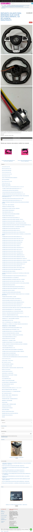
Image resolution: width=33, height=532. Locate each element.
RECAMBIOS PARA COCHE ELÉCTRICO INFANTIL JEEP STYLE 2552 (12, 249)
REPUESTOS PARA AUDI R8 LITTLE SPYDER (8, 338)
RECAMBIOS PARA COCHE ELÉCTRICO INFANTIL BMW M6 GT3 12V (12, 236)
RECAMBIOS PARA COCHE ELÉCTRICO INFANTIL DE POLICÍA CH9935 (12, 242)
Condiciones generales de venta (3, 519)
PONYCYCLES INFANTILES (6, 385)
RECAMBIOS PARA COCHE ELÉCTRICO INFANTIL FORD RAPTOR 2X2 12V (12, 247)
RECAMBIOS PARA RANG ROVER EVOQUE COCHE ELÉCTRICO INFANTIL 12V (13, 286)
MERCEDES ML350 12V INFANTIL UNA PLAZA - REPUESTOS (10, 208)
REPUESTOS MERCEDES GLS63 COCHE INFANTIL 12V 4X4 (10, 329)
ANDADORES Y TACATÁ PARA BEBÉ (7, 400)
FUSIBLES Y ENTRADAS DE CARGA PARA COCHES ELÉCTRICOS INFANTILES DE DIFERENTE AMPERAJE (15, 202)
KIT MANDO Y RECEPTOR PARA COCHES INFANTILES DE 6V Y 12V (11, 188)
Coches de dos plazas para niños (6, 172)
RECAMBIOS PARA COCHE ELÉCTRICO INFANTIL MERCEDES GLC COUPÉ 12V (13, 256)
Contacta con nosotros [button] (14, 527)
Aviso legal (2, 513)
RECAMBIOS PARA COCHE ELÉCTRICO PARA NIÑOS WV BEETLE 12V (12, 269)
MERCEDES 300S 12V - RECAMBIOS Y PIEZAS (8, 340)
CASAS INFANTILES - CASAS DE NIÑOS (7, 373)
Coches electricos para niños (6, 166)
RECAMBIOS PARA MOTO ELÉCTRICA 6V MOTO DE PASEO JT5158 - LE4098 (13, 281)
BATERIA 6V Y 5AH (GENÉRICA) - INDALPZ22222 (16, 457)
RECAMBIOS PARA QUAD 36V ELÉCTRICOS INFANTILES (10, 413)
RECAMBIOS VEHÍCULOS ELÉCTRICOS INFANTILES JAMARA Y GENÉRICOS (13, 351)
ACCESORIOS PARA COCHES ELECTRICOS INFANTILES (10, 190)
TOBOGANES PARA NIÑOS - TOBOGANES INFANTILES (9, 398)
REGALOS (3, 416)
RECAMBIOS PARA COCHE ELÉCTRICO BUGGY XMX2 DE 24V (11, 228)
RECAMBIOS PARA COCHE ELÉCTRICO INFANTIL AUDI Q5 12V (11, 230)
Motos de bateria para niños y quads (7, 181)
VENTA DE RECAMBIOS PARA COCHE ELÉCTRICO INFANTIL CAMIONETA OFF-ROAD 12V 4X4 (15, 316)
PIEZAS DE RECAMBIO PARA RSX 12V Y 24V (8, 347)
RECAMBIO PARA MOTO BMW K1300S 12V (8, 215)
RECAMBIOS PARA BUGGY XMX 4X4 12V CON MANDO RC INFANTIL (12, 331)
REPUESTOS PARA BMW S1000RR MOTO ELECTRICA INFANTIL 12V (12, 300)
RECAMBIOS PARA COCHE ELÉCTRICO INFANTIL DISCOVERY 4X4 (11, 243)
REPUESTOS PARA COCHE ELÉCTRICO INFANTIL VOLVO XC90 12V (11, 305)
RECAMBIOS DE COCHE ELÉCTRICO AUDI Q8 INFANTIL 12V (10, 217)
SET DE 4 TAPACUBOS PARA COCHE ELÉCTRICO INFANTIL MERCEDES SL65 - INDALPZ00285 (15, 481)
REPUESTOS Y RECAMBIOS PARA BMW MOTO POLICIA (10, 314)
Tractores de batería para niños (6, 358)
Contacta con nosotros (3, 522)
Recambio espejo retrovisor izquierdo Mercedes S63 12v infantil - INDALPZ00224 (8, 161)
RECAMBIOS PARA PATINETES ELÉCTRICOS (8, 284)
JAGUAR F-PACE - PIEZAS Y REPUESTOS (8, 204)
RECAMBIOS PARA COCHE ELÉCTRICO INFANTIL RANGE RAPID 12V (12, 265)
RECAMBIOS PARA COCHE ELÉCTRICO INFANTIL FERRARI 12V (11, 245)
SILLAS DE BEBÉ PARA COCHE (6, 378)
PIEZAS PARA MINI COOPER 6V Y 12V (7, 212)
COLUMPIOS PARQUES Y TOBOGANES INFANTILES (9, 382)
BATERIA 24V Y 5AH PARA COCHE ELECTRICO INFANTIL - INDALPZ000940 (16, 504)
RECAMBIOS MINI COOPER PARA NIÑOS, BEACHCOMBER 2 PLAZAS (12, 327)
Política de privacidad (4, 515)
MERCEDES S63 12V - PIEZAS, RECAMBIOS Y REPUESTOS (10, 318)
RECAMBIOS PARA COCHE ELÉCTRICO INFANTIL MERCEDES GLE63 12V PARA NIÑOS (14, 262)
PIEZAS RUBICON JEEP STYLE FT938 (7, 320)
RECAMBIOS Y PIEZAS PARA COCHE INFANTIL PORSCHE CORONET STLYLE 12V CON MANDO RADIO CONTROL (15, 294)
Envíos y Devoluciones (3, 511)
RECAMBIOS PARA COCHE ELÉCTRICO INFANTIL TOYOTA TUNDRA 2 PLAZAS (13, 267)
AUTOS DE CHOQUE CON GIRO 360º (7, 371)
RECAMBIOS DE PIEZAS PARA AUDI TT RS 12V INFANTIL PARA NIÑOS (12, 342)
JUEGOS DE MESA (4, 402)
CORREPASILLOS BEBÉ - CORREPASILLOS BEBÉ (9, 404)
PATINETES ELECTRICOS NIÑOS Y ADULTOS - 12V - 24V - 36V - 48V (11, 387)
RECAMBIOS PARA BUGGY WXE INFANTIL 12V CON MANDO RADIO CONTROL (13, 226)
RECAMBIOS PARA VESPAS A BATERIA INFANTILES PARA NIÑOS (11, 292)
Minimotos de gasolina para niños (6, 168)
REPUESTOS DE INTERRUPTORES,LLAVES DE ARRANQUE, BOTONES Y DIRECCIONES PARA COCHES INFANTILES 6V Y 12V (15, 196)
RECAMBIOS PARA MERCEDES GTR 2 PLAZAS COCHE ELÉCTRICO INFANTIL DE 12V (14, 275)
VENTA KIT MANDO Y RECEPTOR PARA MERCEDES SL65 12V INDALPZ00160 (13, 471)
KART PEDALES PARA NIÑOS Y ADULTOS (8, 384)
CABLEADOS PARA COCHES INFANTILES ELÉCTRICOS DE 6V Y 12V (12, 200)
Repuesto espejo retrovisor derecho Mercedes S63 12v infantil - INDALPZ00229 (25, 161)
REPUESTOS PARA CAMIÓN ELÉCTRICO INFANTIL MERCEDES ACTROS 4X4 (13, 302)
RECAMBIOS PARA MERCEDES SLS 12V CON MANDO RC (10, 277)
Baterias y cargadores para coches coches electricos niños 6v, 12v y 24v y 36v (13, 186)
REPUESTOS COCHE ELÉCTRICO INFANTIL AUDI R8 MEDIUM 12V (11, 298)
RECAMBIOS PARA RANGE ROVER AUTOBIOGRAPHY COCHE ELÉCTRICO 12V (13, 288)
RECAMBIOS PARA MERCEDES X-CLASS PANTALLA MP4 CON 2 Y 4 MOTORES (13, 279)
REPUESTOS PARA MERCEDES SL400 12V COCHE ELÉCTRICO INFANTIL (12, 311)
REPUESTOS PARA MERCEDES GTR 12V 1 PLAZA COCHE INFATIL (11, 309)
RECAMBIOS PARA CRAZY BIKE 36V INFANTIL (8, 271)
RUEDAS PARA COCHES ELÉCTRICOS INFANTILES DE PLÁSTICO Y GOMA (12, 198)
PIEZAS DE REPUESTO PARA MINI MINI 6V (8, 210)
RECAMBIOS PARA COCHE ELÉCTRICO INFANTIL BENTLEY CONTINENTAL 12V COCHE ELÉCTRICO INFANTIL (16, 234)
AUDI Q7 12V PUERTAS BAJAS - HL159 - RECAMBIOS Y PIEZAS (11, 322)
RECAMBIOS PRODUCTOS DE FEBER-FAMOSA (9, 353)
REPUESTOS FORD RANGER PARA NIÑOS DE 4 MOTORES (10, 333)
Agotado (31, 22)
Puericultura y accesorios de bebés (7, 396)
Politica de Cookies (6, 531)
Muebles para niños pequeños (6, 369)
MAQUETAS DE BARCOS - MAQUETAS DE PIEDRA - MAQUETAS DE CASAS (12, 367)
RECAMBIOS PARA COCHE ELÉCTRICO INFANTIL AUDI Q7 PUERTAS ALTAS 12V (13, 232)
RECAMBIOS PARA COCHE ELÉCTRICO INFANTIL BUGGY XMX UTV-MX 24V (13, 238)
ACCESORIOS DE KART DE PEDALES (7, 407)
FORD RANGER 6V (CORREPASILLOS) (7, 345)
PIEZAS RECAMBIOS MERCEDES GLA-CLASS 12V (9, 336)
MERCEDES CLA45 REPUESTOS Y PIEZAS (8, 206)
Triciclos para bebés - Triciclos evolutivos (7, 360)
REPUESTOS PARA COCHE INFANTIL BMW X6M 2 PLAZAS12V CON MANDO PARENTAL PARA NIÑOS (16, 307)
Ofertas (2, 486)
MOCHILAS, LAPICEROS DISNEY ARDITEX (8, 411)
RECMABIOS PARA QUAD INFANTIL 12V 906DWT (9, 296)
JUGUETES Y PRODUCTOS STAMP (7, 365)
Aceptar (2, 531)
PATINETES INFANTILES (5, 376)
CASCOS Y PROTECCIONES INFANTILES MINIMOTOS (9, 177)
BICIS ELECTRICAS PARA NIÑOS (6, 170)
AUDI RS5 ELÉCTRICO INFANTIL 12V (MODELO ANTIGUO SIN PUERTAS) (12, 334)
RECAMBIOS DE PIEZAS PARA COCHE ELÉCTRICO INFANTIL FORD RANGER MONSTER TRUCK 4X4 (16, 224)
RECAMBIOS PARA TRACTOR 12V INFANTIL (8, 290)
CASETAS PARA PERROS (5, 409)
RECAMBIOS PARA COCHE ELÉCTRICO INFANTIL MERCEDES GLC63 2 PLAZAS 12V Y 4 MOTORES (16, 260)
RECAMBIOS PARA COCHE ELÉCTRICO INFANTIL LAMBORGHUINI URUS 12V (13, 254)
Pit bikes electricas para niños (6, 183)
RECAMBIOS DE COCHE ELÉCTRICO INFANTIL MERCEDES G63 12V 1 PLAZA (13, 221)
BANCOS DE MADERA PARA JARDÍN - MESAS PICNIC (9, 389)
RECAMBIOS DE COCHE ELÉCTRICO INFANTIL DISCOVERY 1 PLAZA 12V (12, 219)
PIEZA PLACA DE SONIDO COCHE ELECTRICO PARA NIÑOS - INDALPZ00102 (13, 465)
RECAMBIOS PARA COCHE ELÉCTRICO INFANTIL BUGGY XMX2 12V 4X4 (12, 240)
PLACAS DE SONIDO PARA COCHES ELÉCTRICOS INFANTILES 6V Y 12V (12, 192)
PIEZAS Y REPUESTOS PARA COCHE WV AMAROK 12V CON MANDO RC (12, 349)
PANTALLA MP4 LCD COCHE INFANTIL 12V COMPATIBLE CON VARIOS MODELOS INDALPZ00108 (16, 483)
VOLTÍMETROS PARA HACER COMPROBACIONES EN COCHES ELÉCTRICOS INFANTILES (15, 356)
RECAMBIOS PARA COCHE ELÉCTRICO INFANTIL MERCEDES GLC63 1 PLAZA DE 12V (14, 258)
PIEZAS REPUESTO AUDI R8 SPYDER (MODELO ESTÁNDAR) (10, 213)
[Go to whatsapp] (31, 529)
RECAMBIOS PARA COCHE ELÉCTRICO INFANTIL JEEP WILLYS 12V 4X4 (12, 251)
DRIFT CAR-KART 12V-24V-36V (6, 362)
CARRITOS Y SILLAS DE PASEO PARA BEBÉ (8, 380)
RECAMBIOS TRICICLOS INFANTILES (7, 415)
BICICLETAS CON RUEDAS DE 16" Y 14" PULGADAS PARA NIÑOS (11, 391)
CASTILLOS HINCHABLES (5, 179)
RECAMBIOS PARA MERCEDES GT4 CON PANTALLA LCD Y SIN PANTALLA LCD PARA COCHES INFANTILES (15, 273)
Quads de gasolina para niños (6, 175)
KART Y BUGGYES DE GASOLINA (6, 393)
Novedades (2, 439)
